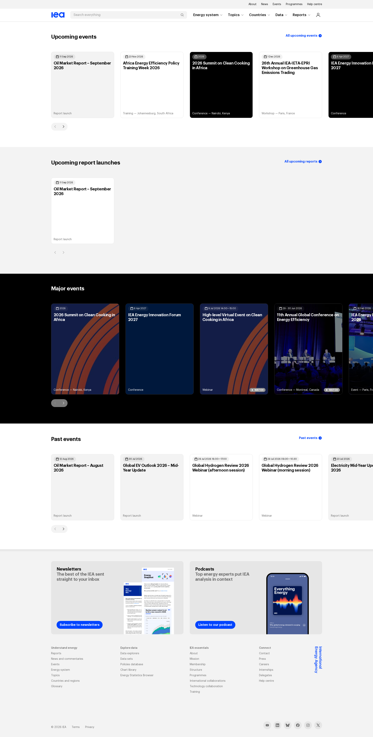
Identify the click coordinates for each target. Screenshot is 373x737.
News (264, 4)
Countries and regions (65, 681)
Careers (264, 664)
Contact (264, 653)
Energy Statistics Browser (137, 675)
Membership (198, 664)
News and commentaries (67, 659)
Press (262, 659)
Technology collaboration (206, 686)
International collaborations (208, 681)
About (252, 4)
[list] (186, 85)
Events (277, 4)
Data (279, 15)
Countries (257, 15)
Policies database (131, 664)
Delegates (265, 675)
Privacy (89, 727)
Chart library (128, 670)
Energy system (206, 15)
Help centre (314, 4)
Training (195, 692)
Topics (234, 15)
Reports (299, 15)
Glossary (56, 686)
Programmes (294, 4)
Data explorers (129, 653)
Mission (194, 659)
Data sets (126, 659)
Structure (196, 670)
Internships (266, 670)
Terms (76, 727)
